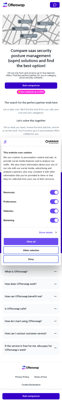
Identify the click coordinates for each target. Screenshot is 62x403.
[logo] (13, 5)
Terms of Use (40, 377)
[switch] (54, 201)
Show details (46, 232)
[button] (31, 92)
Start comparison (31, 85)
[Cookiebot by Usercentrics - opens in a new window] (45, 142)
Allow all (31, 241)
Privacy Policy (22, 377)
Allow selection (31, 250)
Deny (31, 259)
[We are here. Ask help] (55, 5)
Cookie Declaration (31, 384)
